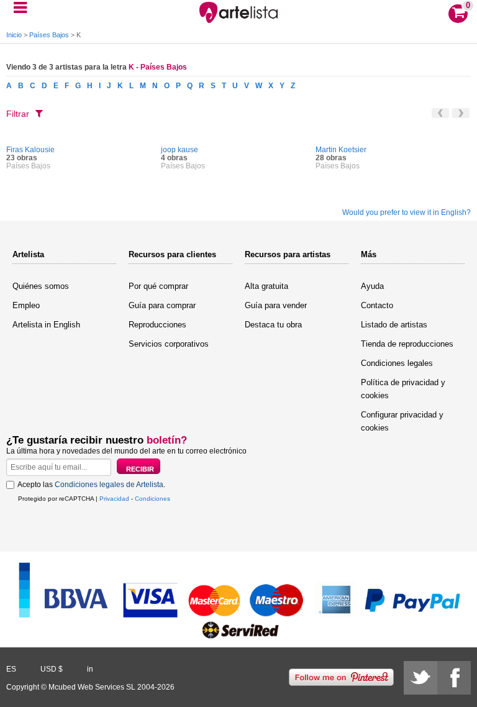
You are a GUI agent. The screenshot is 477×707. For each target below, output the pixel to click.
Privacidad (114, 498)
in (90, 669)
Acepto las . (91, 484)
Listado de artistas (394, 324)
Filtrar (17, 114)
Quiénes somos (40, 286)
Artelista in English (46, 324)
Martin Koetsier (341, 149)
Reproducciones (157, 324)
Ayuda (372, 286)
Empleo (26, 305)
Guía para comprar (162, 305)
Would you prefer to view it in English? (406, 212)
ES (11, 669)
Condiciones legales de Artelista (109, 484)
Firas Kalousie (30, 149)
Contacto (377, 305)
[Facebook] (454, 678)
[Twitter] (420, 678)
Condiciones (152, 498)
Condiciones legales (397, 363)
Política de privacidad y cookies (403, 389)
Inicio (14, 35)
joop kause (179, 149)
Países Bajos (49, 35)
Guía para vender (276, 305)
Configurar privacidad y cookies (402, 421)
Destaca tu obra (273, 324)
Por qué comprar (158, 286)
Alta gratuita (266, 286)
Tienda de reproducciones (407, 344)
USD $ (51, 669)
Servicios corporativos (169, 344)
